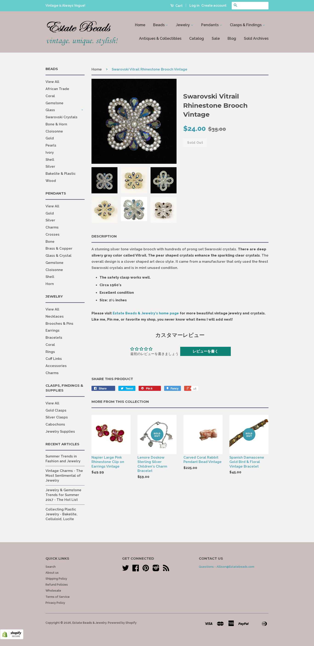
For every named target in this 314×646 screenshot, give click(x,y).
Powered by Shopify (122, 622)
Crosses (53, 234)
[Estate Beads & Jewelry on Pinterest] (145, 569)
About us (52, 572)
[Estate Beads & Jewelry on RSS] (166, 569)
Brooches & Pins (59, 324)
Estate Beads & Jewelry (89, 622)
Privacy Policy (55, 602)
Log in (194, 5)
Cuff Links (54, 359)
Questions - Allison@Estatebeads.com (226, 566)
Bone (50, 242)
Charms (52, 227)
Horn (50, 284)
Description (104, 236)
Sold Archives (256, 38)
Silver (50, 166)
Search (51, 566)
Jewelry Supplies (60, 431)
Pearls (51, 145)
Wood (51, 181)
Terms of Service (58, 596)
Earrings (53, 330)
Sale (216, 38)
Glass (50, 110)
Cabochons (55, 424)
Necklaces (55, 316)
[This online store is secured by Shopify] (11, 638)
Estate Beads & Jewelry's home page (146, 313)
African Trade (57, 89)
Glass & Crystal (58, 256)
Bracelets (54, 338)
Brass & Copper (59, 248)
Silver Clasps (57, 417)
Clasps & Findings (246, 25)
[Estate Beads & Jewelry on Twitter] (125, 569)
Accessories (56, 366)
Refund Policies (57, 584)
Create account (213, 5)
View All (52, 82)
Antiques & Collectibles (160, 38)
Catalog (196, 38)
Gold (50, 138)
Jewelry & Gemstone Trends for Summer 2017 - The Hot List (63, 495)
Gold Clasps (56, 410)
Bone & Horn (56, 124)
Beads (159, 25)
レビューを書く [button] (205, 351)
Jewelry (183, 25)
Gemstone (54, 103)
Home (140, 25)
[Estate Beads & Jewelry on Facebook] (135, 569)
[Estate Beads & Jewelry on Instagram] (156, 569)
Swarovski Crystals (61, 117)
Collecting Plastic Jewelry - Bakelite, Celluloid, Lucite (61, 514)
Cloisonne (54, 131)
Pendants (210, 25)
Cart (179, 6)
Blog (232, 38)
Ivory (50, 152)
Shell (50, 160)
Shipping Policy (56, 578)
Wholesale (53, 590)
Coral (50, 96)
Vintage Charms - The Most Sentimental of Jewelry (64, 475)
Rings (50, 352)
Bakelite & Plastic (61, 174)
